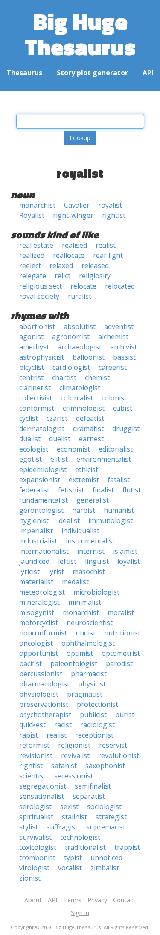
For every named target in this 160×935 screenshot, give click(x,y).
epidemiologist (43, 469)
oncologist (36, 643)
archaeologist (80, 347)
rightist (113, 215)
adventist (119, 326)
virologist (34, 867)
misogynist (36, 612)
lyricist (29, 571)
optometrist (121, 653)
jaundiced (34, 561)
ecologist (33, 449)
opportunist (38, 653)
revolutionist (118, 755)
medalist (75, 581)
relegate (32, 275)
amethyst (34, 347)
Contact (124, 900)
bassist (124, 357)
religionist (74, 745)
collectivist (35, 398)
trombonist (37, 857)
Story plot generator (92, 72)
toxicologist (37, 847)
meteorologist (42, 592)
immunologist (110, 520)
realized (31, 255)
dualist (30, 438)
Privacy (97, 900)
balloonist (89, 357)
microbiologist (96, 592)
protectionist (97, 704)
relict (62, 275)
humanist (119, 510)
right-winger (73, 215)
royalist (110, 205)
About (33, 900)
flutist (131, 490)
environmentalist (103, 459)
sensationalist (41, 796)
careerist (113, 367)
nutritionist (122, 633)
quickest (32, 724)
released (95, 265)
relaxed (61, 265)
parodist (119, 663)
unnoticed (106, 857)
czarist (57, 418)
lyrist (56, 571)
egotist (30, 459)
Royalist (31, 215)
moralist (121, 612)
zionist (30, 878)
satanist (64, 765)
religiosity (95, 275)
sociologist (104, 806)
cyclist (28, 418)
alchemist (113, 336)
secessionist (73, 776)
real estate (36, 245)
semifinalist (93, 786)
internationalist (44, 551)
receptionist (94, 735)
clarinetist (35, 387)
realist (106, 245)
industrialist (38, 541)
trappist (127, 847)
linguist (97, 561)
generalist (92, 500)
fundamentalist (43, 500)
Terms (72, 900)
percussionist (40, 673)
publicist (93, 714)
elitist (59, 459)
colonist (114, 398)
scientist (32, 776)
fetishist (71, 490)
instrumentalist (90, 541)
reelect (30, 265)
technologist (80, 837)
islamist (125, 551)
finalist (103, 490)
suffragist (62, 827)
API (148, 72)
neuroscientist (90, 622)
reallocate (68, 255)
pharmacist (89, 673)
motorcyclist (38, 622)
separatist (89, 796)
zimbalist (104, 867)
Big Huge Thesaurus (80, 33)
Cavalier (77, 205)
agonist (31, 336)
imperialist (36, 530)
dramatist (88, 428)
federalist (34, 490)
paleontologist (73, 663)
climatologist (79, 387)
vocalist (70, 867)
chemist (97, 377)
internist (91, 551)
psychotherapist (45, 714)
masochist (89, 571)
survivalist (35, 837)
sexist (69, 806)
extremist (84, 479)
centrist (31, 377)
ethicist (86, 469)
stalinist (74, 816)
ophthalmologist (88, 643)
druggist (126, 428)
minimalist (84, 602)
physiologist (38, 694)
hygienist (34, 520)
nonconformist (43, 633)
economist (73, 449)
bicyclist (31, 367)
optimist (80, 653)
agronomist (71, 336)
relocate (83, 286)
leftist (67, 561)
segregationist (42, 786)
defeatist (90, 418)
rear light (108, 255)
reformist (34, 745)
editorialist (116, 449)
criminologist (84, 408)
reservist (113, 745)
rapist (28, 735)
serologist (35, 806)
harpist (83, 510)
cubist (122, 408)
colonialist (77, 398)
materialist (36, 581)
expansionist (39, 479)
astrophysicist (41, 357)
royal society (39, 296)
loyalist (128, 561)
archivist (123, 347)
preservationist (43, 704)
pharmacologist (44, 684)
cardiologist (71, 367)
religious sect (40, 286)
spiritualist (36, 816)
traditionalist (85, 847)
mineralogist (39, 602)
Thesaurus (24, 72)
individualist (80, 530)
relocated (120, 286)
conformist (36, 408)
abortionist (37, 326)
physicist (92, 684)
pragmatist (84, 694)
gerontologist (41, 510)
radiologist (97, 724)
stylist (28, 827)
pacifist (30, 663)
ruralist (79, 296)
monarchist (37, 205)
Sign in (80, 913)
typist (73, 857)
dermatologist (41, 428)
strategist (111, 816)
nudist (86, 633)
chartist (64, 377)
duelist (59, 438)
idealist (68, 520)
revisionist (35, 755)
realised (74, 245)
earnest (91, 438)
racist (63, 724)
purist (124, 714)
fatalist (119, 479)
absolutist (80, 326)
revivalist (75, 755)
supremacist (105, 827)
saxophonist (105, 765)
